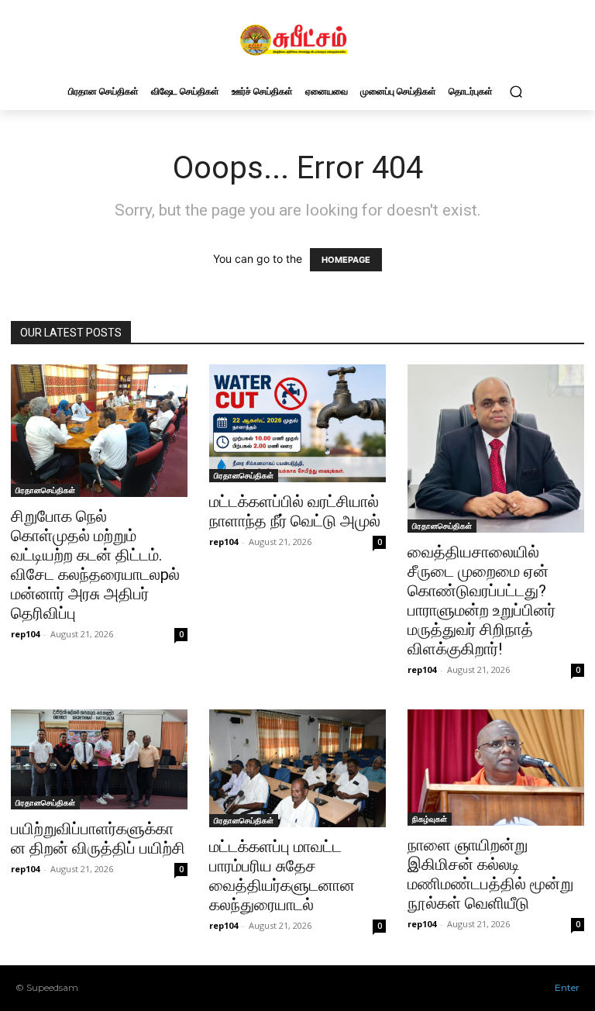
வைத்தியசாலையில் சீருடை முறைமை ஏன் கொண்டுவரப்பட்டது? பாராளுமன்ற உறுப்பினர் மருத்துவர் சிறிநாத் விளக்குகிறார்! (481, 600)
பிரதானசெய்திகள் (45, 490)
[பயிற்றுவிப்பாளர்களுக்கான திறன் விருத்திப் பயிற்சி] (99, 759)
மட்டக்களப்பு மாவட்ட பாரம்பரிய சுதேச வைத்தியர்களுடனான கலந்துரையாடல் (282, 875)
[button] (515, 91)
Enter (567, 987)
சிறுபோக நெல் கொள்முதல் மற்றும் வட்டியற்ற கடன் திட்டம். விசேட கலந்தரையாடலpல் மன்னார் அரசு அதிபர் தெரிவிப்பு (95, 565)
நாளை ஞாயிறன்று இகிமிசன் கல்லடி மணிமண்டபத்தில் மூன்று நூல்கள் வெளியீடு (490, 874)
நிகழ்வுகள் (429, 818)
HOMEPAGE (346, 259)
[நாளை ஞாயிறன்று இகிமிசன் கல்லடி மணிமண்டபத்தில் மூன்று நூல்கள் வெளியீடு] (496, 767)
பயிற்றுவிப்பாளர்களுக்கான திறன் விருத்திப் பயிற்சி (98, 838)
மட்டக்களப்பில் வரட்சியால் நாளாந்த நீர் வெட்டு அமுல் (294, 511)
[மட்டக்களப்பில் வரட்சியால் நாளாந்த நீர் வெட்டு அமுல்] (297, 423)
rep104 (25, 634)
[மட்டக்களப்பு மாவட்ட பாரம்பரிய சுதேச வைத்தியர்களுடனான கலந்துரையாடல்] (297, 768)
